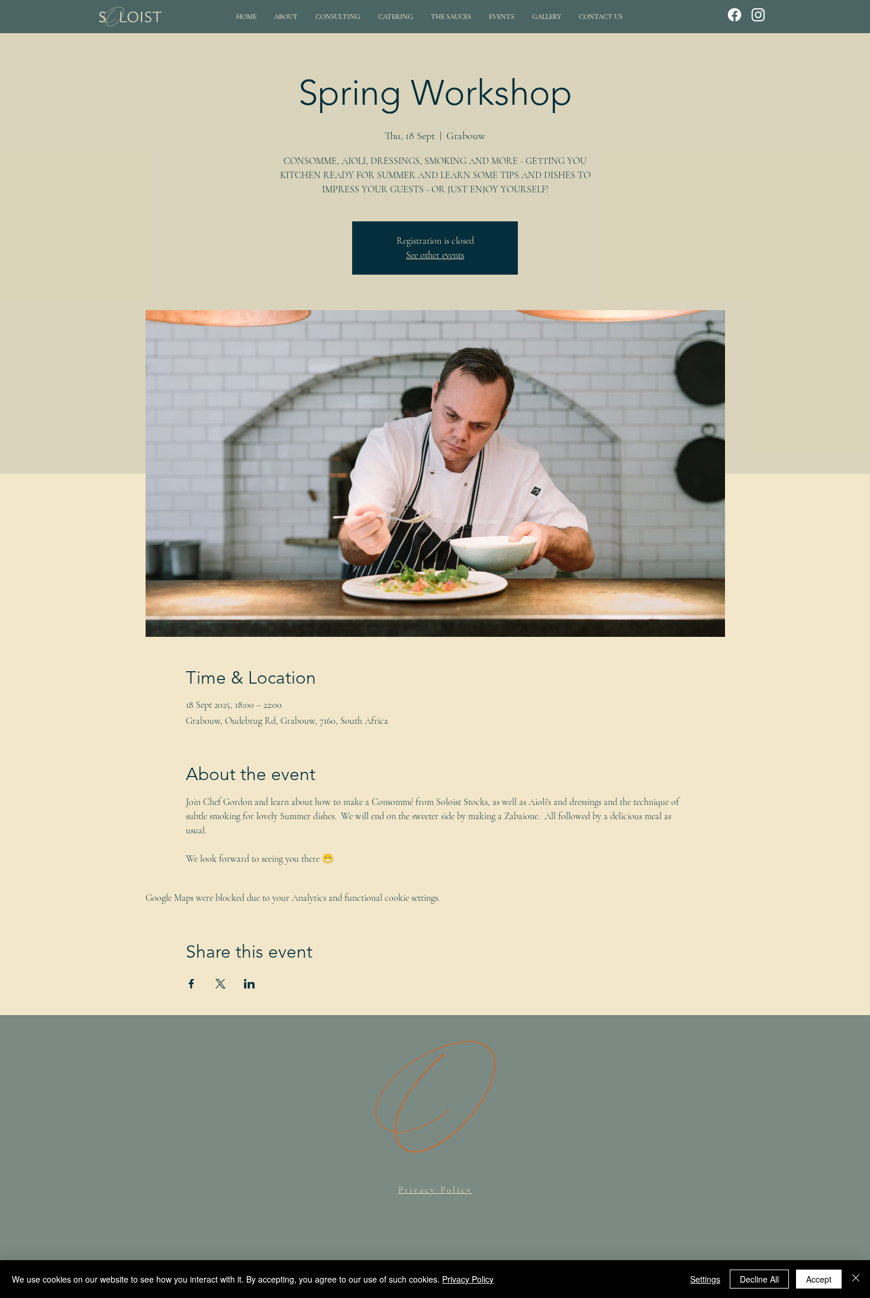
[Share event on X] (220, 983)
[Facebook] (734, 15)
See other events (435, 255)
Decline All (759, 1279)
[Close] (856, 1279)
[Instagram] (758, 15)
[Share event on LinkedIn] (249, 983)
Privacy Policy (468, 1279)
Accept (819, 1279)
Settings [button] (705, 1279)
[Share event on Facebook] (191, 983)
